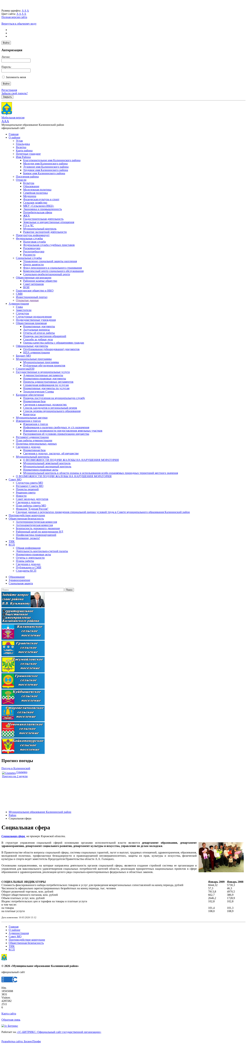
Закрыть (7, 97)
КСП (12, 544)
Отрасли (21, 179)
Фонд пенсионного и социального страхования (52, 267)
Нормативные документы (39, 326)
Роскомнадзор (31, 248)
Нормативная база (34, 401)
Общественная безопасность (26, 518)
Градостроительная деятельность (43, 218)
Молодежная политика (37, 189)
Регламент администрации (32, 437)
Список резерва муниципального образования (51, 411)
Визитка (21, 147)
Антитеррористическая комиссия (36, 521)
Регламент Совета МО (29, 486)
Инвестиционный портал (31, 297)
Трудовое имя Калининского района (45, 170)
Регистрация (9, 90)
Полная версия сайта (14, 17)
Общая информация (28, 547)
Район (12, 815)
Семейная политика (35, 192)
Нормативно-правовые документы (44, 378)
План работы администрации (34, 440)
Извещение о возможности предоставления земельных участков (62, 430)
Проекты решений (27, 489)
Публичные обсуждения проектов (44, 365)
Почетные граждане (28, 153)
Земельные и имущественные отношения (48, 222)
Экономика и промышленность (42, 209)
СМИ (19, 293)
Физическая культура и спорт (41, 199)
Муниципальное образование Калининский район (40, 811)
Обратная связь (10, 1019)
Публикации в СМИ (28, 567)
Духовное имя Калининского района (46, 166)
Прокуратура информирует (33, 235)
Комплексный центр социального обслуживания (53, 271)
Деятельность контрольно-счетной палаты (42, 551)
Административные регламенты (43, 375)
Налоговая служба (34, 241)
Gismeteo (21, 772)
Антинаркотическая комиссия (34, 525)
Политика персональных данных (36, 443)
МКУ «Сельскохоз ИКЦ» (38, 205)
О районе (14, 137)
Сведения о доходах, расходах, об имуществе (51, 453)
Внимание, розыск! (28, 538)
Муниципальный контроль (39, 228)
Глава (19, 306)
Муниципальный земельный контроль (47, 463)
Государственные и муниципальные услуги (43, 372)
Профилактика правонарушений (36, 534)
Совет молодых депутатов (32, 499)
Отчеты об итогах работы (39, 332)
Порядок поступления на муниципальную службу (54, 398)
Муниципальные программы (34, 358)
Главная (13, 134)
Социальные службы (29, 258)
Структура (22, 313)
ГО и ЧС (28, 225)
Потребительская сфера (37, 212)
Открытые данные (27, 300)
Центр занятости (33, 264)
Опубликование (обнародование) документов (51, 349)
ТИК (12, 541)
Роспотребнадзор (33, 251)
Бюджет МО (23, 355)
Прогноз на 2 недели (15, 776)
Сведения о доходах (28, 446)
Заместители (23, 310)
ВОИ (26, 287)
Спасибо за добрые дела (38, 339)
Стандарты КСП (26, 570)
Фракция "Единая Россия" (32, 508)
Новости (21, 495)
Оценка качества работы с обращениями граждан (53, 342)
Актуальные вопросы (36, 329)
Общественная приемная (31, 323)
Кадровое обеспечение (30, 394)
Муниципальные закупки (32, 417)
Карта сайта (8, 1013)
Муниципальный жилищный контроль (47, 466)
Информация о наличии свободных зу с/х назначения (56, 427)
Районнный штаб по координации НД (39, 531)
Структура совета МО (29, 482)
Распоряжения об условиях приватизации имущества (56, 433)
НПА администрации (36, 352)
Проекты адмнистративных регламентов (48, 381)
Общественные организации (33, 277)
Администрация (19, 303)
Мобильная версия (12, 117)
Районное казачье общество (40, 280)
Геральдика (23, 143)
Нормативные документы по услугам (46, 388)
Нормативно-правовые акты (40, 469)
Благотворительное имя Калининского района (51, 160)
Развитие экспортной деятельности (45, 231)
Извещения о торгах (28, 420)
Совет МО (15, 479)
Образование (31, 186)
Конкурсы (29, 414)
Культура (28, 183)
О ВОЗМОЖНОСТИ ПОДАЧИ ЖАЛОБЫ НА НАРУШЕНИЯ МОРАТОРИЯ (71, 459)
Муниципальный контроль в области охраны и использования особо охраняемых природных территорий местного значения (100, 473)
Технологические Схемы (38, 391)
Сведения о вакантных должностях (45, 404)
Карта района (24, 150)
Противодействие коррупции (27, 515)
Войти (6, 42)
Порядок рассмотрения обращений (44, 336)
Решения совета (25, 492)
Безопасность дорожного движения (38, 528)
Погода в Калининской (15, 768)
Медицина (29, 196)
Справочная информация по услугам (46, 385)
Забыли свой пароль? (14, 93)
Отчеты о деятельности (30, 557)
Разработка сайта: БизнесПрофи (21, 1041)
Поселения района (27, 176)
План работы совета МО (31, 505)
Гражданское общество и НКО (35, 290)
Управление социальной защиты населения (50, 261)
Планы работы (25, 560)
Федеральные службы (29, 238)
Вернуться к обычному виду (19, 23)
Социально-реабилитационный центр (46, 274)
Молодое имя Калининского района (45, 163)
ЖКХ (26, 215)
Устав (19, 140)
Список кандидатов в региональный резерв (50, 407)
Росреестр (29, 254)
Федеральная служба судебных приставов (49, 244)
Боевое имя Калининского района (44, 173)
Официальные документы (32, 345)
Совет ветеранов (33, 284)
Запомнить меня (16, 77)
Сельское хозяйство (35, 202)
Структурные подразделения (34, 316)
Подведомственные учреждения (36, 319)
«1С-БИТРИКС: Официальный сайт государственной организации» (59, 1032)
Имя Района (23, 157)
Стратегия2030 (25, 368)
